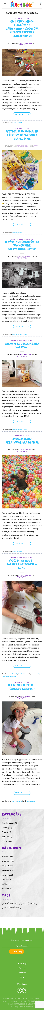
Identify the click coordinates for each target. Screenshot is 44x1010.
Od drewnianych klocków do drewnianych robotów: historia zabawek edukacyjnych (22, 29)
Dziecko (5, 903)
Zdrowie (5, 841)
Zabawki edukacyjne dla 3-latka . (22, 346)
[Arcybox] (22, 4)
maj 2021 (6, 884)
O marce (22, 968)
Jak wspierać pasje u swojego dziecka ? (22, 687)
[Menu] (4, 4)
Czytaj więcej (22, 114)
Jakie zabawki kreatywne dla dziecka (22, 441)
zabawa (13, 676)
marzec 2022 (7, 856)
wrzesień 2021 (8, 870)
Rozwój (18, 18)
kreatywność (35, 674)
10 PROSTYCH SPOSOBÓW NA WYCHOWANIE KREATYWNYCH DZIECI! (22, 246)
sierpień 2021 (7, 875)
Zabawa (26, 18)
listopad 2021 (7, 865)
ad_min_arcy (22, 258)
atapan (22, 45)
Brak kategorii (8, 823)
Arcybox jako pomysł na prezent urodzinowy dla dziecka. (22, 135)
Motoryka (25, 903)
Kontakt (22, 972)
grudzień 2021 (8, 861)
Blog (22, 977)
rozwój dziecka (6, 676)
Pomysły (18, 128)
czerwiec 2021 (8, 879)
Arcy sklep (22, 963)
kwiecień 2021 (8, 888)
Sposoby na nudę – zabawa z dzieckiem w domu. (22, 564)
